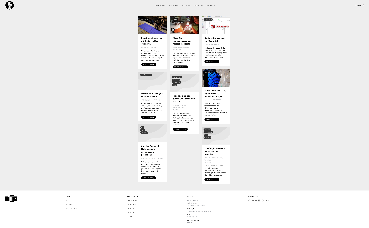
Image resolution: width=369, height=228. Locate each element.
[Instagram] (262, 200)
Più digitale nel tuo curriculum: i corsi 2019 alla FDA (184, 99)
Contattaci (70, 204)
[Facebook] (249, 200)
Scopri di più (148, 64)
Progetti (144, 132)
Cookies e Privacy (73, 208)
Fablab (175, 19)
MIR (142, 127)
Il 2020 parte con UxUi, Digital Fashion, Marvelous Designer (215, 93)
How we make (131, 204)
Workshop (207, 137)
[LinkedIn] (259, 200)
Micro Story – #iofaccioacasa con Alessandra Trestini (182, 41)
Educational (177, 77)
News (174, 85)
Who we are (131, 208)
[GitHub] (269, 200)
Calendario (131, 216)
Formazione (145, 19)
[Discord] (265, 200)
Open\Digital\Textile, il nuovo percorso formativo (214, 151)
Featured (176, 79)
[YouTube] (252, 200)
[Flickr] (256, 200)
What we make (132, 200)
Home (67, 200)
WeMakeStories (178, 22)
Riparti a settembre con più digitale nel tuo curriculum (152, 41)
